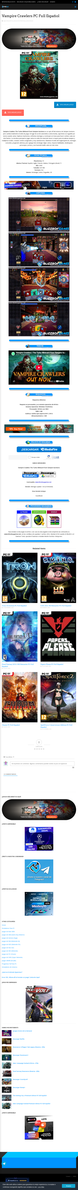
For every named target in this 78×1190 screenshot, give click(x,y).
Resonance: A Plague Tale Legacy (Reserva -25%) (29, 1047)
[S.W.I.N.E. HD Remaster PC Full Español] (58, 602)
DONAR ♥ (52, 2)
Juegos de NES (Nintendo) (10, 951)
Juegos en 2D (29, 21)
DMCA (74, 1176)
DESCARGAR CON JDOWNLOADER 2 (26, 2)
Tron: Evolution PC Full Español (14, 606)
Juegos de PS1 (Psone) (9, 954)
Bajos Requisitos (8, 21)
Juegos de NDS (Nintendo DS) (11, 944)
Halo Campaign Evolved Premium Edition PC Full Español (31, 1103)
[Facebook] (72, 2)
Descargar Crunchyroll (20, 1079)
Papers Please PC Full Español (52, 664)
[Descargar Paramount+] (6, 1060)
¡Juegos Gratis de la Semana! (22, 1031)
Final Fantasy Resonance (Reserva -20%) (26, 1071)
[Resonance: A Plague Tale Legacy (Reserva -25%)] (6, 1052)
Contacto (68, 1176)
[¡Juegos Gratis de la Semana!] (6, 1036)
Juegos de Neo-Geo (8, 948)
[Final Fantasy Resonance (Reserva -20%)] (6, 1076)
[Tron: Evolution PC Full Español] (19, 602)
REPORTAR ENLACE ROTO (8, 2)
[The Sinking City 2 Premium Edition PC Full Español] (6, 1100)
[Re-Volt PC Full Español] (39, 1022)
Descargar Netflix (18, 1039)
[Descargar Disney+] (6, 1092)
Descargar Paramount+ (20, 1055)
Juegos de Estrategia (19, 21)
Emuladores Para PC (8, 928)
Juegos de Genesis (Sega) (10, 938)
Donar (4, 925)
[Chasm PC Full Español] (19, 722)
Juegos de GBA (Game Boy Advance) (13, 935)
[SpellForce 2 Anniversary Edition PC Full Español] (58, 722)
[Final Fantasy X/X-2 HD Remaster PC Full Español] (19, 661)
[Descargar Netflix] (6, 1044)
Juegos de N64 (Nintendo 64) (11, 941)
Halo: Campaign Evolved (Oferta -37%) (25, 1063)
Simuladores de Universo (9, 967)
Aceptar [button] (68, 1186)
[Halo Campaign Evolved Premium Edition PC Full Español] (6, 1108)
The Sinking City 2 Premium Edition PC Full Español (30, 1095)
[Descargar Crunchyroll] (6, 1084)
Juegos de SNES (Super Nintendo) (12, 957)
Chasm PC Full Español (11, 725)
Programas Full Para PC (9, 964)
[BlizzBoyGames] (5, 7)
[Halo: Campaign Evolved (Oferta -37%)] (6, 1068)
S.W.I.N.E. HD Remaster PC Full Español (56, 606)
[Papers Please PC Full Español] (58, 661)
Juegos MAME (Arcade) (9, 960)
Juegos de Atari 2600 (8, 931)
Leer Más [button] (41, 1187)
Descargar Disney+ (19, 1087)
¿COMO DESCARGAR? (43, 2)
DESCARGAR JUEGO (67, 105)
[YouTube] (75, 2)
